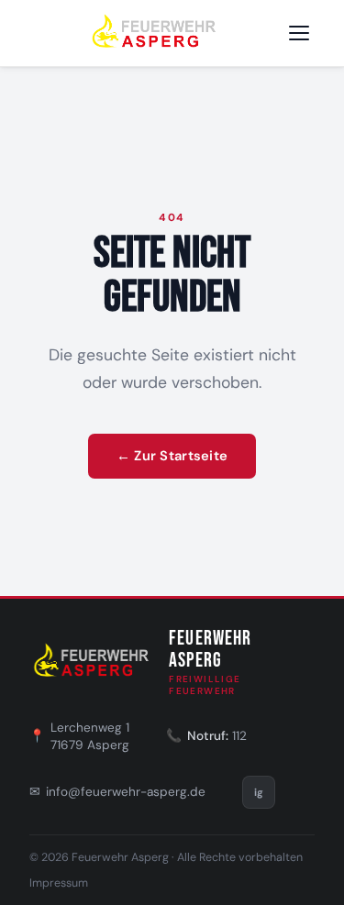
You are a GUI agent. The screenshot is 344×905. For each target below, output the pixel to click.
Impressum (58, 883)
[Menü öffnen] (299, 33)
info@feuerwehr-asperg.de (125, 792)
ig (258, 792)
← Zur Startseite (172, 456)
